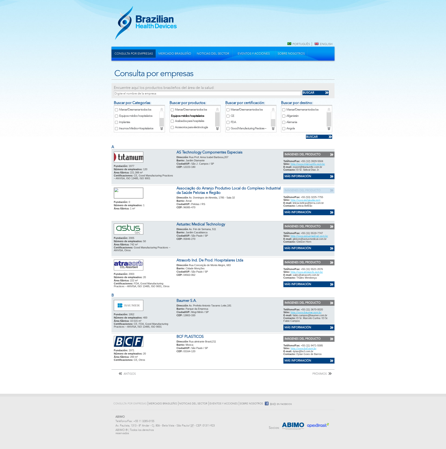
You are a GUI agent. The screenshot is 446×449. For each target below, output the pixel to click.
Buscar (308, 92)
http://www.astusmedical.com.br (309, 236)
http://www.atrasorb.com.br (307, 271)
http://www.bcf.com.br (303, 348)
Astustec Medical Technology (201, 224)
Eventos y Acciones (254, 53)
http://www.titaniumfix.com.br (308, 164)
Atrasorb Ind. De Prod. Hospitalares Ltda (210, 260)
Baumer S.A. (187, 300)
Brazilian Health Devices (146, 23)
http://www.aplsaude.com (305, 200)
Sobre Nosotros (291, 53)
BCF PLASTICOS (190, 336)
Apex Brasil (319, 423)
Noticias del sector (213, 53)
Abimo (293, 423)
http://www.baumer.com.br (306, 312)
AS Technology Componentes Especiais (210, 152)
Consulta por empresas (134, 53)
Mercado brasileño (174, 53)
